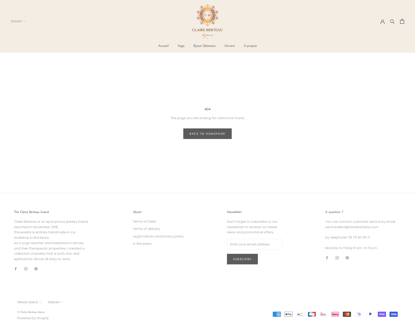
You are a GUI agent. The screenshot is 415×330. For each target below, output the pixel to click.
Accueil (163, 45)
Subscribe (242, 259)
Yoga (181, 45)
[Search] (392, 21)
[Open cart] (402, 21)
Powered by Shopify (33, 318)
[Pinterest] (36, 269)
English (16, 21)
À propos (250, 45)
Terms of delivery (146, 228)
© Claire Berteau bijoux (31, 312)
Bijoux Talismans (204, 45)
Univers (230, 45)
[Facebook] (15, 269)
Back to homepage (207, 134)
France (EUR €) (27, 302)
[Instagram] (25, 269)
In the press (142, 243)
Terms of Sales (144, 221)
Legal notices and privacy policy (158, 236)
